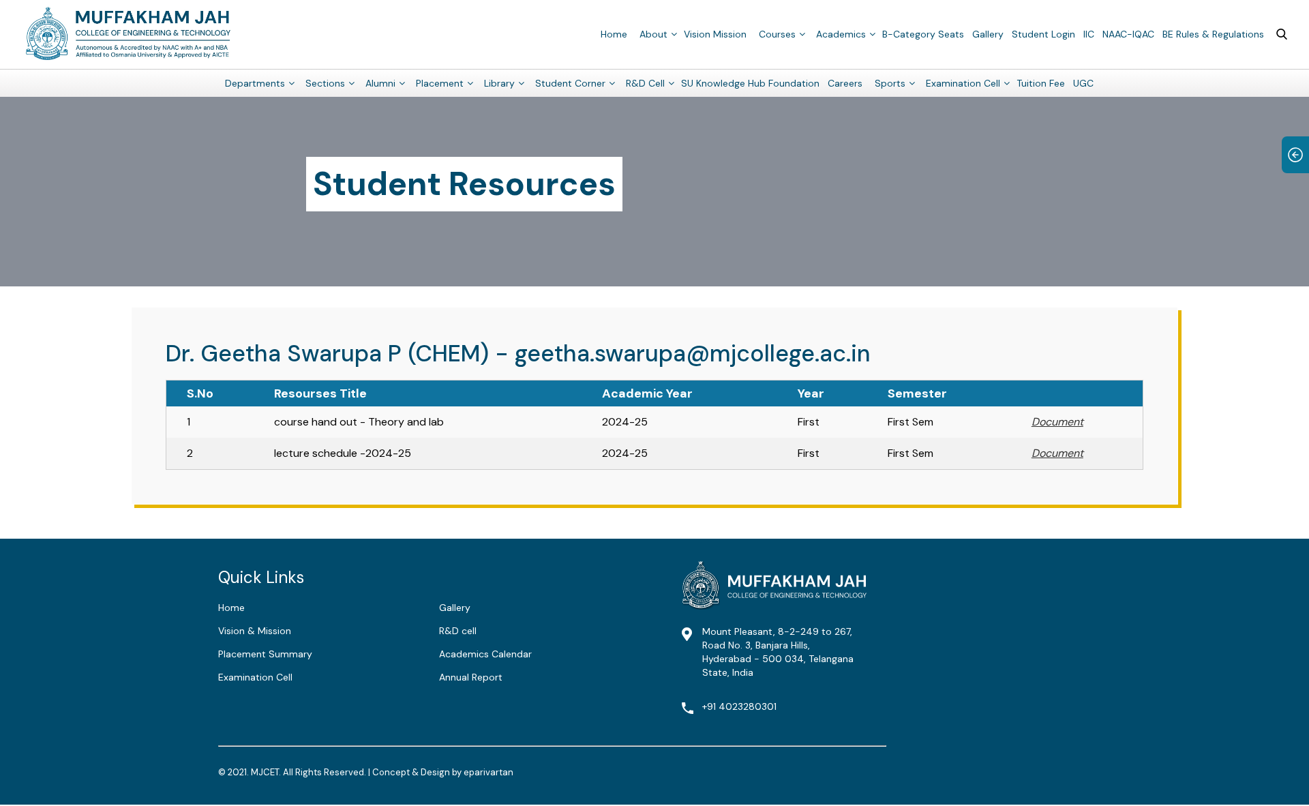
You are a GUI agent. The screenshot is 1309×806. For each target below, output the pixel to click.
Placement (440, 83)
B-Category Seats (923, 34)
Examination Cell (963, 83)
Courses (777, 34)
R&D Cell (645, 83)
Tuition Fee (1041, 83)
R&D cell (458, 631)
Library (499, 83)
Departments (255, 83)
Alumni (380, 83)
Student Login (1043, 34)
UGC (1083, 83)
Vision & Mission (254, 631)
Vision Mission (715, 34)
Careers (845, 83)
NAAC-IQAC (1128, 34)
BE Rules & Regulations (1213, 34)
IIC (1088, 34)
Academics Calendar (485, 654)
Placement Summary (265, 654)
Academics (841, 34)
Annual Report (470, 677)
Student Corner (570, 83)
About (653, 34)
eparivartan (488, 772)
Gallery (988, 34)
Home (614, 34)
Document (1057, 422)
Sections (325, 83)
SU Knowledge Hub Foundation (750, 83)
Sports (890, 83)
